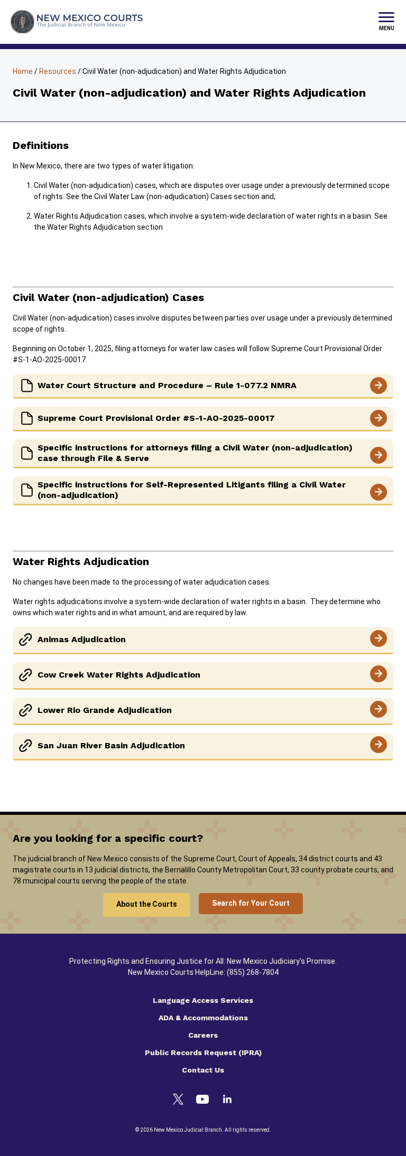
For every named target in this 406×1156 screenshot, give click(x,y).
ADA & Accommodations (203, 1017)
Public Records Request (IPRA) (203, 1052)
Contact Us (203, 1070)
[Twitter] (178, 1101)
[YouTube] (202, 1101)
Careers (203, 1035)
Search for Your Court (251, 903)
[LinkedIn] (227, 1100)
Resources (57, 71)
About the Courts (146, 904)
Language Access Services (203, 1000)
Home (23, 71)
